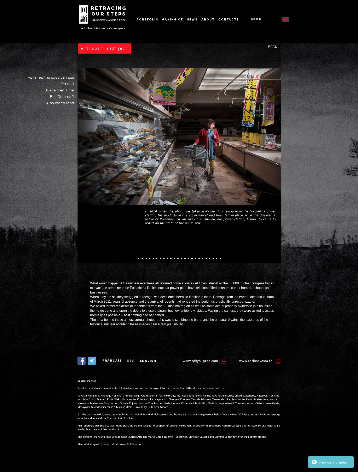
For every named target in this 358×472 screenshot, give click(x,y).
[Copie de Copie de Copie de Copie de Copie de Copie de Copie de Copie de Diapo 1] (188, 258)
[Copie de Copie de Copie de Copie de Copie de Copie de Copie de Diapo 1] (185, 258)
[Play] (285, 19)
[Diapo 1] (138, 258)
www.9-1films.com (131, 444)
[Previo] (81, 165)
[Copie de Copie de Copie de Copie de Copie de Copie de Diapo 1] (156, 258)
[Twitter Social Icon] (92, 361)
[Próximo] (277, 165)
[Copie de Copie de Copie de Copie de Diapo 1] (163, 258)
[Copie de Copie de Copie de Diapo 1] (153, 258)
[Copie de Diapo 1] (142, 258)
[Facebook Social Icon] (81, 361)
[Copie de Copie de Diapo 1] (146, 259)
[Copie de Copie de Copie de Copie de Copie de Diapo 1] (171, 258)
